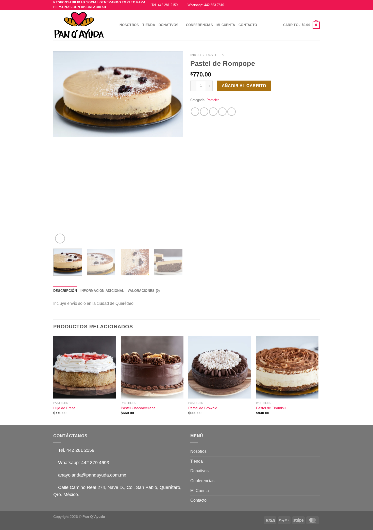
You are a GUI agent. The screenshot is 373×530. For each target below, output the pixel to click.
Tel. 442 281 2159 (166, 5)
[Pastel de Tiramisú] (287, 367)
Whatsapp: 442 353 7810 (206, 5)
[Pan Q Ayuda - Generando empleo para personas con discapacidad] (79, 25)
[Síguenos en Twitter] (307, 5)
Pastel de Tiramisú (271, 408)
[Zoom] (60, 238)
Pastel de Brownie (202, 408)
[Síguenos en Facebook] (297, 5)
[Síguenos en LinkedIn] (317, 5)
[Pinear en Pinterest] (222, 111)
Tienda (148, 25)
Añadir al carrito (244, 86)
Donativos (168, 25)
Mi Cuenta (225, 25)
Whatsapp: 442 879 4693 (83, 462)
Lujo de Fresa (64, 408)
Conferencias (199, 25)
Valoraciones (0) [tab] (144, 291)
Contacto (248, 25)
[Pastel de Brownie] (219, 367)
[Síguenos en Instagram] (302, 5)
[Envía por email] (213, 111)
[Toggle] (318, 471)
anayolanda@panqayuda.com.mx (91, 475)
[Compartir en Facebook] (195, 111)
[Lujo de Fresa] (84, 367)
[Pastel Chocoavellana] (152, 367)
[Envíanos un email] (312, 5)
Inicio (195, 55)
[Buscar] (114, 25)
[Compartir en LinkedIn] (231, 111)
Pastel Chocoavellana (138, 408)
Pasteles (215, 55)
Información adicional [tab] (102, 291)
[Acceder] (273, 25)
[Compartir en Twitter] (204, 111)
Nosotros (129, 25)
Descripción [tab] (65, 291)
